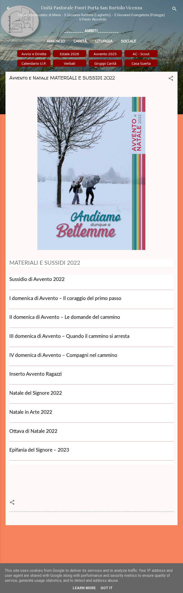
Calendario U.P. (33, 63)
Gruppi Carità (105, 63)
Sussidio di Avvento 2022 (37, 279)
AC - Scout (141, 53)
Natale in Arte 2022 (30, 412)
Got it (106, 588)
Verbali (69, 63)
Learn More (84, 588)
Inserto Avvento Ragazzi (35, 374)
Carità (80, 41)
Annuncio (56, 41)
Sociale (128, 41)
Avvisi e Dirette (33, 53)
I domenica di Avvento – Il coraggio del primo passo (65, 298)
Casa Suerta (141, 63)
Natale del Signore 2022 (35, 393)
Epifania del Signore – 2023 (39, 450)
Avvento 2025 (105, 53)
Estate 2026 (69, 53)
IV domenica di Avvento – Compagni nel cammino (63, 355)
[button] (171, 79)
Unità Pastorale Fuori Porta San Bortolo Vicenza (91, 7)
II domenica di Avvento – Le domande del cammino (64, 317)
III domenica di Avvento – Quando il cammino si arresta (69, 336)
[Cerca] (174, 9)
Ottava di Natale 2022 (33, 431)
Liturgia (103, 41)
